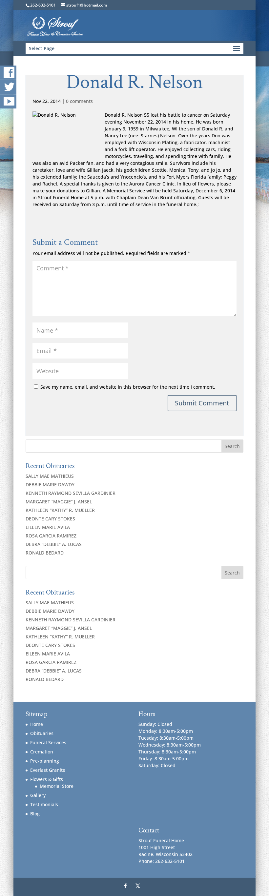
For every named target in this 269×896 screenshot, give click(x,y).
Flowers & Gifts (46, 779)
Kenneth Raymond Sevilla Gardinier (70, 493)
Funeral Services (48, 742)
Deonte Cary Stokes (50, 519)
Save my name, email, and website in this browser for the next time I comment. (127, 387)
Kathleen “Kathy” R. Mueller (60, 510)
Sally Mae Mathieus (50, 476)
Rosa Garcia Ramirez (51, 536)
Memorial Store (56, 786)
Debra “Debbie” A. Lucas (54, 544)
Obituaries (41, 733)
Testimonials (44, 804)
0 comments (79, 101)
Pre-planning (44, 761)
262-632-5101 (43, 5)
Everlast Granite (47, 770)
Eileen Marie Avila (48, 527)
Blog (35, 813)
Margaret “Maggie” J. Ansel (59, 501)
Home (36, 724)
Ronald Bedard (45, 553)
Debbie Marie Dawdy (50, 484)
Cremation (41, 752)
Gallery (38, 795)
